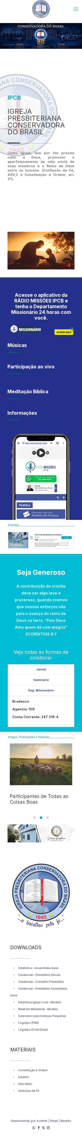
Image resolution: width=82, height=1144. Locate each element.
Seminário (41, 680)
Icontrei (42, 1121)
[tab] (41, 669)
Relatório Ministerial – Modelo (38, 1009)
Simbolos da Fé (28, 1090)
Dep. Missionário (41, 690)
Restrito (66, 1121)
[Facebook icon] (38, 1128)
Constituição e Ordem (33, 1070)
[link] (41, 476)
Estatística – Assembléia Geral (38, 968)
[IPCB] (41, 9)
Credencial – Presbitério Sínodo (39, 975)
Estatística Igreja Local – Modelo (39, 1002)
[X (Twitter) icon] (43, 1128)
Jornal (41, 669)
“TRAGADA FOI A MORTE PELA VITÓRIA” (38, 799)
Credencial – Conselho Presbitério (41, 981)
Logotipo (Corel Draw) (33, 1029)
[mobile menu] (76, 9)
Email (54, 1121)
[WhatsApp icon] (34, 1128)
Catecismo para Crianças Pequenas (42, 1016)
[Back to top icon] (72, 1134)
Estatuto (23, 1077)
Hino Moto (25, 1084)
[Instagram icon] (48, 1128)
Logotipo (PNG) (28, 1022)
